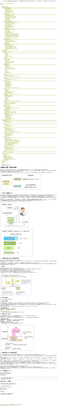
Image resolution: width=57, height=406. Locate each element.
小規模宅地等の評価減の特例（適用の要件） (12, 34)
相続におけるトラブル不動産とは (10, 13)
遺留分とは (7, 78)
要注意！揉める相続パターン (6, 119)
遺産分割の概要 (7, 65)
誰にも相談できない (8, 122)
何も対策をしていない (8, 121)
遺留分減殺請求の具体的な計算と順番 (11, 79)
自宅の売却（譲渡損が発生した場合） (11, 47)
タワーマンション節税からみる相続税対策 (11, 38)
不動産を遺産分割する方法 (9, 15)
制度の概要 (7, 110)
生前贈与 (5, 80)
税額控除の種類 (7, 106)
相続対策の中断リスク (8, 115)
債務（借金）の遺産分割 (9, 96)
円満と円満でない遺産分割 (9, 67)
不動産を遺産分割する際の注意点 (10, 68)
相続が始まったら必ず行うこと (8, 51)
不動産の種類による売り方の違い (10, 25)
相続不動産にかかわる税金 (9, 44)
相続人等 (5, 52)
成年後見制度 (7, 116)
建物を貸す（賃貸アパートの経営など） (11, 41)
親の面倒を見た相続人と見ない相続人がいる (12, 139)
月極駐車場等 (7, 42)
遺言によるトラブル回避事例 (9, 75)
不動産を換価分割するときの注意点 (10, 17)
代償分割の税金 (7, 18)
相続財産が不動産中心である (9, 147)
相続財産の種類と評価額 (7, 156)
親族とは (6, 54)
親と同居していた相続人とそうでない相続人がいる (13, 141)
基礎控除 (6, 90)
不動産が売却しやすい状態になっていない (11, 149)
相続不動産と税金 (6, 43)
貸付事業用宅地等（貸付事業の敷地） (11, 112)
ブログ (3, 162)
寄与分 (6, 71)
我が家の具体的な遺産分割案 (8, 158)
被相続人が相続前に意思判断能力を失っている (12, 131)
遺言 (4, 123)
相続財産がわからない (8, 134)
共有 (6, 69)
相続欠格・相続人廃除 (8, 56)
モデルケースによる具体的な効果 (10, 103)
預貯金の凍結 (7, 97)
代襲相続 (6, 55)
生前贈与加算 (7, 86)
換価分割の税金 (7, 19)
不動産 (5, 146)
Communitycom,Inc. (15, 405)
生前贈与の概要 (7, 81)
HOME (3, 164)
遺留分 (5, 77)
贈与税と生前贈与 (8, 82)
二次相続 (6, 98)
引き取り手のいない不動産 (9, 20)
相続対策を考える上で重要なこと (9, 157)
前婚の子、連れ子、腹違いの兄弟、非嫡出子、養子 (13, 100)
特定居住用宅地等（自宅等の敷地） (10, 111)
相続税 (5, 88)
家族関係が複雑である (8, 129)
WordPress (5, 405)
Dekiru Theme (9, 405)
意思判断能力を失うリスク (9, 114)
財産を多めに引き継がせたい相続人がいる (11, 142)
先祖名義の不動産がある (9, 148)
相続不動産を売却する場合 (8, 21)
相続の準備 (5, 120)
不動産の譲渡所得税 (8, 45)
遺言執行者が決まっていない (9, 126)
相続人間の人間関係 (7, 155)
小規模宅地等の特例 (7, 109)
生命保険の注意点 (8, 104)
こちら (9, 385)
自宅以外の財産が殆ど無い (9, 133)
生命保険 (5, 101)
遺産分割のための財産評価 (9, 62)
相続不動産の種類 (8, 9)
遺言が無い (7, 124)
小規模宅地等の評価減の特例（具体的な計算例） (12, 36)
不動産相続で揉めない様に (9, 10)
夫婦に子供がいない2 (8, 138)
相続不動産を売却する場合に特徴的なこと (11, 22)
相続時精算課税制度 (8, 84)
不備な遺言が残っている (9, 125)
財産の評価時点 (7, 63)
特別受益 (6, 70)
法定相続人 (7, 53)
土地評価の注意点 (8, 37)
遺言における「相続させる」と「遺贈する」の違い (13, 76)
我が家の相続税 (6, 160)
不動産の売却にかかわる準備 (9, 23)
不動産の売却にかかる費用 (9, 27)
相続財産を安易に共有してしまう (10, 145)
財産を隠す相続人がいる (9, 135)
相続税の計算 (7, 89)
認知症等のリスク (6, 113)
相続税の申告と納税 (8, 92)
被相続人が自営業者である (9, 152)
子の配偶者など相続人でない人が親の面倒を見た (12, 140)
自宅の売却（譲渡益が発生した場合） (11, 46)
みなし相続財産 (7, 59)
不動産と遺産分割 (6, 14)
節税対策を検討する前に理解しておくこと (11, 29)
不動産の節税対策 (8, 12)
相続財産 (5, 132)
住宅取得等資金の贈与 (8, 85)
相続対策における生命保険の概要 (10, 102)
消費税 (6, 49)
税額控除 (5, 105)
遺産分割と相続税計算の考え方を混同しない (12, 87)
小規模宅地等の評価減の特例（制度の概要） (12, 33)
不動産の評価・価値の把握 (9, 11)
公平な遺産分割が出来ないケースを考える (10, 159)
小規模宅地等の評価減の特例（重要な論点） (12, 35)
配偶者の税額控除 (8, 107)
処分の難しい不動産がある (9, 150)
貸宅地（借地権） (8, 31)
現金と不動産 (7, 30)
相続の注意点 (6, 94)
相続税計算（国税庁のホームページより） (11, 93)
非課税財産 (7, 60)
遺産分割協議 (6, 64)
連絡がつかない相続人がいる (9, 130)
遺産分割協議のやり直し (9, 95)
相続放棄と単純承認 (8, 72)
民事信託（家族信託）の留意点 (10, 118)
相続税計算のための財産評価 (9, 61)
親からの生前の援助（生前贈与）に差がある (12, 143)
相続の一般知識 (4, 50)
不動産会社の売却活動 (8, 26)
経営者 (5, 151)
